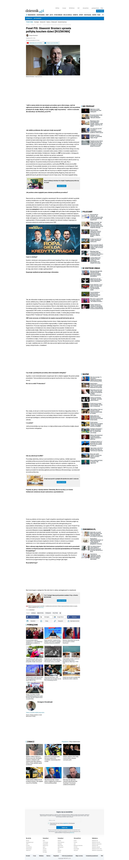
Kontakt (28, 855)
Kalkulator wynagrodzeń (97, 850)
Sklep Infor (28, 850)
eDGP (27, 843)
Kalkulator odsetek (96, 847)
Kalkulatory (95, 838)
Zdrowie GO (42, 22)
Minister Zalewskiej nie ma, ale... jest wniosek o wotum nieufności (71, 641)
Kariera (48, 855)
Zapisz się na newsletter (52, 43)
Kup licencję (40, 607)
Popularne (65, 741)
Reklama (41, 855)
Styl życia (76, 850)
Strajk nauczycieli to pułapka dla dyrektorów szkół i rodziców (61, 478)
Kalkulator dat (95, 840)
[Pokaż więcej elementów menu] (103, 15)
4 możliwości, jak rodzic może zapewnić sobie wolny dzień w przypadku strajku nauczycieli (34, 660)
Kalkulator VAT (95, 845)
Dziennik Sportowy (62, 22)
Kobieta (59, 840)
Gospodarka (45, 843)
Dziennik (27, 24)
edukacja (33, 24)
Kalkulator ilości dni (96, 842)
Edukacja (29, 18)
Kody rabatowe (61, 842)
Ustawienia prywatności (92, 855)
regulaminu (65, 823)
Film (59, 848)
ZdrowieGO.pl (85, 8)
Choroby (75, 847)
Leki (74, 843)
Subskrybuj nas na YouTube (35, 43)
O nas (34, 855)
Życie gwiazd (60, 847)
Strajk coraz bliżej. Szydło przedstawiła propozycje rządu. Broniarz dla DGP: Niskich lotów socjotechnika (34, 697)
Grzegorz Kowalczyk (33, 35)
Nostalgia (36, 22)
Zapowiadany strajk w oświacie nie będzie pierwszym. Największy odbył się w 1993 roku (71, 661)
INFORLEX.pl (71, 8)
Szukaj (101, 11)
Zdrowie (44, 848)
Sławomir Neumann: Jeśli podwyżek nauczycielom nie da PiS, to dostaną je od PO (52, 679)
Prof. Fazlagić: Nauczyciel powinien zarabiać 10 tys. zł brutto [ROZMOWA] (61, 596)
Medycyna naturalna (78, 845)
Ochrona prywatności (67, 855)
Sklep (102, 8)
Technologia (45, 842)
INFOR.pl (57, 8)
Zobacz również (61, 186)
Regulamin (56, 855)
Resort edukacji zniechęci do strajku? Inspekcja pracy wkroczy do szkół (61, 181)
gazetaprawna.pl (95, 8)
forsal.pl (64, 8)
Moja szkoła (60, 845)
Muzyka (59, 850)
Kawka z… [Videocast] (51, 22)
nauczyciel (40, 613)
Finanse (75, 842)
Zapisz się (64, 827)
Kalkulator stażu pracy (96, 843)
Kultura (59, 851)
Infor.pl (27, 840)
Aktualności (37, 18)
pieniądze (48, 613)
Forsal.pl (28, 845)
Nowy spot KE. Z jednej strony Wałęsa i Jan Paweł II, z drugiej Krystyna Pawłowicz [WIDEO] (52, 641)
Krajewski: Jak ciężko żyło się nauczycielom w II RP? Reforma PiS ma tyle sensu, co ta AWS (52, 660)
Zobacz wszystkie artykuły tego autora (35, 712)
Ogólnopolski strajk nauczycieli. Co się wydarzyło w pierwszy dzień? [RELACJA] (34, 679)
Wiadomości (45, 845)
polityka (55, 613)
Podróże (44, 850)
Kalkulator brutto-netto (97, 848)
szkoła (33, 613)
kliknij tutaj (72, 832)
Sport (44, 847)
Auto (44, 840)
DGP (78, 8)
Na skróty (28, 838)
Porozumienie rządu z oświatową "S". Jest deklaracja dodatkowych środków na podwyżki (34, 642)
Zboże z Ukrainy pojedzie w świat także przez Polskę (34, 715)
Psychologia (76, 848)
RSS (102, 855)
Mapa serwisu (79, 855)
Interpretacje (29, 848)
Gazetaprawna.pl (29, 842)
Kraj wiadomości (75, 741)
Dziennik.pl (45, 838)
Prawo (75, 840)
